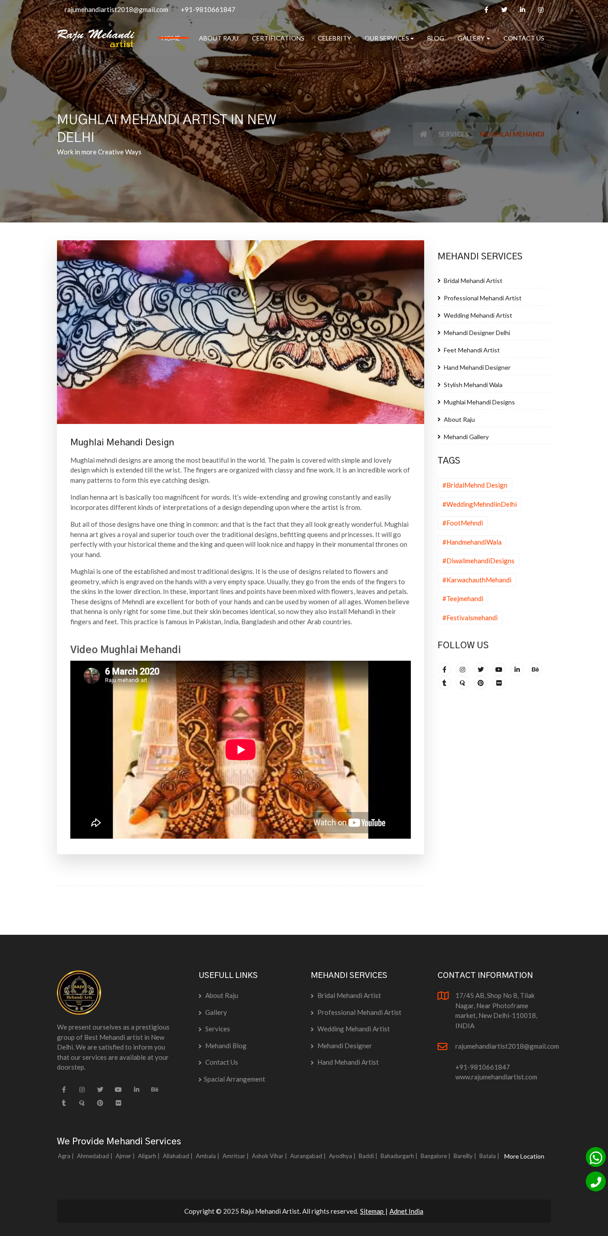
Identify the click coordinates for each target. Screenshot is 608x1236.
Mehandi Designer (344, 1046)
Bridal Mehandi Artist (472, 280)
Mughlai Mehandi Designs (478, 402)
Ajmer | (126, 1155)
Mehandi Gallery (465, 436)
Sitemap (372, 1211)
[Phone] (596, 1181)
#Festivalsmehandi (470, 618)
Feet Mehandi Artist (471, 350)
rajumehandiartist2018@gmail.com (116, 9)
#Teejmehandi (462, 598)
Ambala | (208, 1155)
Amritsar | (236, 1155)
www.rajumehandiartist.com (496, 1077)
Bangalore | (436, 1155)
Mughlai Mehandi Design (122, 442)
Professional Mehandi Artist (482, 298)
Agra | (66, 1155)
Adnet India (406, 1211)
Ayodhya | (343, 1155)
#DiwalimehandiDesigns (478, 561)
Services (453, 134)
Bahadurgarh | (400, 1155)
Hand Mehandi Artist (347, 1062)
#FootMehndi (462, 523)
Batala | (490, 1155)
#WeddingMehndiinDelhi (479, 504)
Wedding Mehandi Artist (477, 315)
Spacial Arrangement (234, 1079)
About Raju (458, 419)
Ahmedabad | (95, 1155)
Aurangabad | (308, 1155)
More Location (524, 1156)
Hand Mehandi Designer (476, 367)
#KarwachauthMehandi (476, 580)
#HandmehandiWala (472, 542)
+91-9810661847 (208, 9)
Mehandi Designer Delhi (476, 332)
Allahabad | (178, 1155)
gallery (215, 1012)
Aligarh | (149, 1155)
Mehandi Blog (225, 1046)
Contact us (221, 1062)
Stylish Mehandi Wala (472, 384)
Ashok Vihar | (270, 1155)
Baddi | (369, 1155)
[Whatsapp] (596, 1157)
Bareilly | (466, 1155)
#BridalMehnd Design (474, 485)
